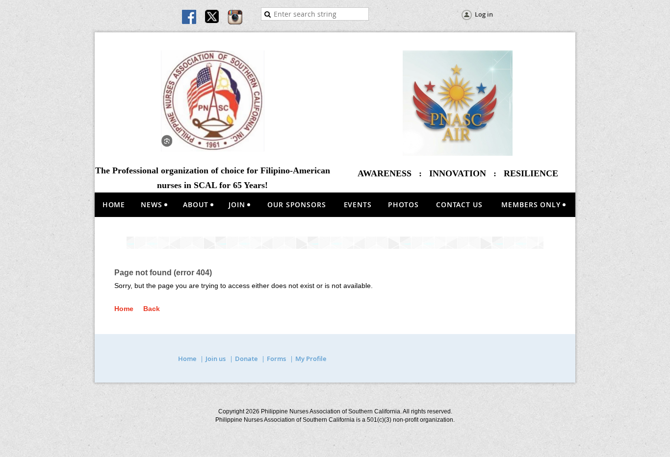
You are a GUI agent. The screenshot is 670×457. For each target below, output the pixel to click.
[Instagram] (235, 17)
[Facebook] (190, 17)
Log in (484, 14)
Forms (276, 358)
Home (123, 309)
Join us (216, 358)
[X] (212, 17)
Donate (246, 358)
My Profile (310, 358)
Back (151, 309)
